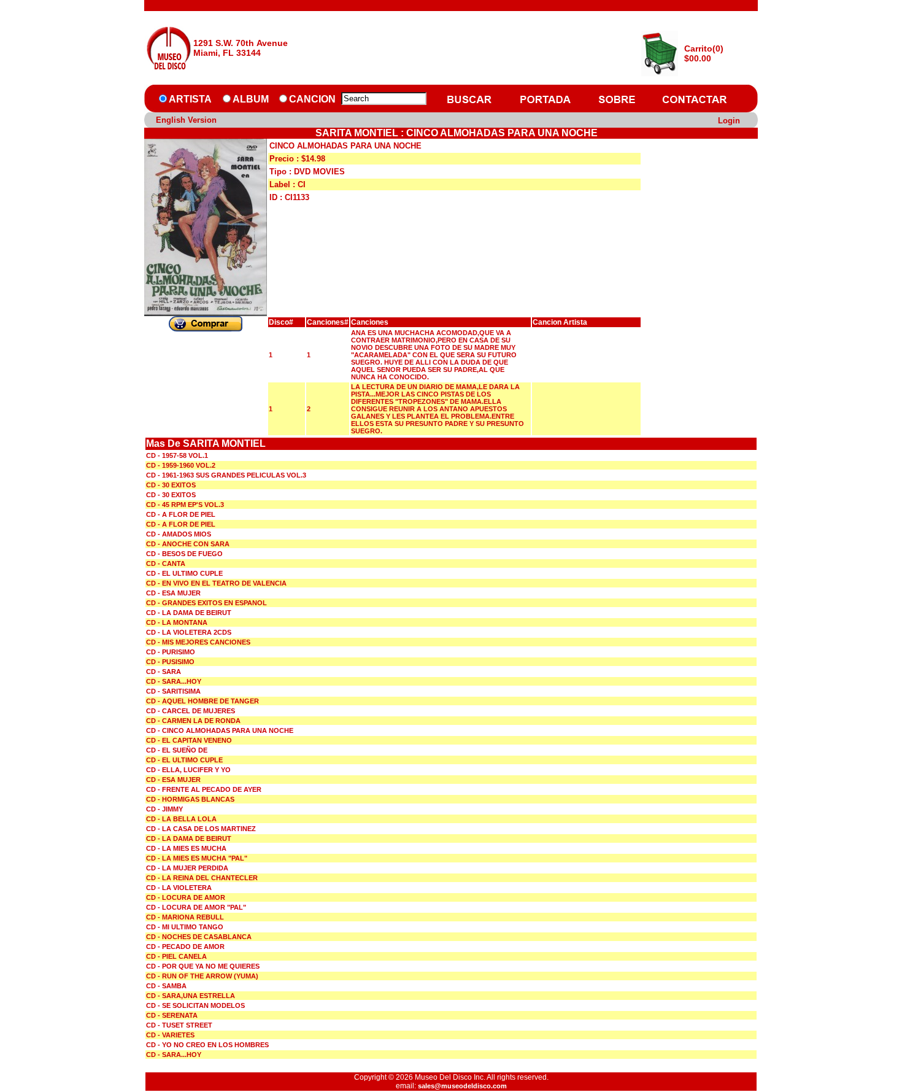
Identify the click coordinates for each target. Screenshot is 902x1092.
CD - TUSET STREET (179, 1025)
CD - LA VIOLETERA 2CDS (188, 632)
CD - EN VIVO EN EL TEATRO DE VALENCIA (216, 583)
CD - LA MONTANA (176, 622)
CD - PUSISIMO (170, 661)
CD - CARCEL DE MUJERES (190, 710)
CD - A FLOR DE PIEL (180, 514)
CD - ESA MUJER (173, 593)
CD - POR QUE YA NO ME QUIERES (203, 966)
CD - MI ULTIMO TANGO (184, 927)
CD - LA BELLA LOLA (181, 819)
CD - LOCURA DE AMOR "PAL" (196, 907)
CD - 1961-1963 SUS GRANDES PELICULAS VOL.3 (226, 475)
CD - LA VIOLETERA (179, 887)
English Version (186, 120)
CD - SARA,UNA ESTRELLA (190, 995)
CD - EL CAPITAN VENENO (189, 740)
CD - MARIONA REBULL (185, 917)
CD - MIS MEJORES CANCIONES (198, 642)
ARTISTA (190, 99)
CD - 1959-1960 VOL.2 (180, 465)
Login (729, 120)
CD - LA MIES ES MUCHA (186, 848)
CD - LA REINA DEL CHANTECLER (202, 877)
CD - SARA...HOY (173, 681)
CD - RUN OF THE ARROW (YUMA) (202, 976)
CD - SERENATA (172, 1015)
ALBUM (251, 99)
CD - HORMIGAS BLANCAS (190, 799)
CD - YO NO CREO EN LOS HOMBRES (207, 1044)
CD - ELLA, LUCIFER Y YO (188, 769)
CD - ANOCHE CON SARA (187, 544)
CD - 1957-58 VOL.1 (177, 455)
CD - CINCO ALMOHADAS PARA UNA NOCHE (219, 730)
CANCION (312, 99)
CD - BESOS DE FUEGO (184, 553)
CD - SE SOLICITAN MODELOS (195, 1005)
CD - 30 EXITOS (171, 485)
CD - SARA (163, 671)
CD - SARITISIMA (173, 691)
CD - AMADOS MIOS (178, 534)
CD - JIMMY (164, 809)
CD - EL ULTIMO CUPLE (184, 573)
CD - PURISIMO (170, 652)
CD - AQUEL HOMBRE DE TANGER (202, 701)
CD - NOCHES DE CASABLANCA (199, 936)
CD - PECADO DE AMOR (185, 946)
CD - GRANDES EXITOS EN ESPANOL (206, 602)
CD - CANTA (165, 563)
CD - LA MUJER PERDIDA (187, 868)
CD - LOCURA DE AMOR (185, 897)
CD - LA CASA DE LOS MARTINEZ (201, 828)
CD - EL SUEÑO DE (176, 750)
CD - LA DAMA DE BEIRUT (188, 612)
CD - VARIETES (170, 1035)
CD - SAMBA (166, 985)
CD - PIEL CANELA (176, 956)
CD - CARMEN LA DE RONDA (193, 720)
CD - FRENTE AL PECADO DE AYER (203, 789)
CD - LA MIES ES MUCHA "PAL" (196, 858)
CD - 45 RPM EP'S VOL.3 (185, 504)
